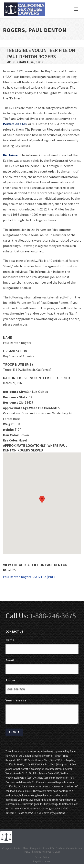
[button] (42, 499)
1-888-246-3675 (53, 615)
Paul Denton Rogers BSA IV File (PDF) (29, 577)
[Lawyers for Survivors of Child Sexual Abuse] (6, 837)
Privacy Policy (42, 856)
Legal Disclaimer (42, 861)
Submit (14, 732)
